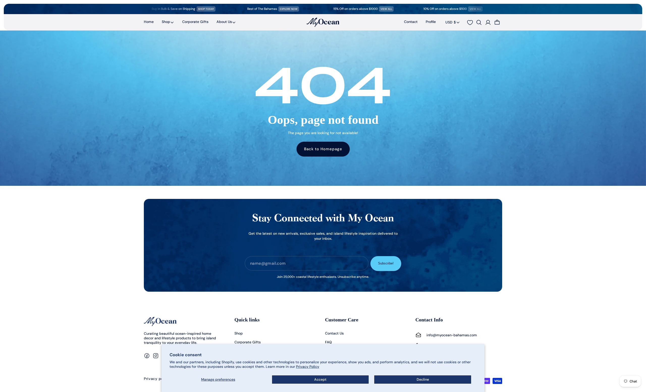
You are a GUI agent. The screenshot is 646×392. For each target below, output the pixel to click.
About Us (224, 21)
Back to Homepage (323, 149)
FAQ (328, 342)
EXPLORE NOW (269, 9)
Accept (320, 379)
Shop (166, 21)
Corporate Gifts (247, 342)
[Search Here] (479, 22)
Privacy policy (157, 379)
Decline (423, 379)
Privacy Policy (307, 366)
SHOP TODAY (187, 9)
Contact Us (334, 333)
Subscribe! (386, 263)
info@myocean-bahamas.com (451, 335)
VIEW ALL (367, 9)
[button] (168, 22)
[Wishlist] (470, 22)
